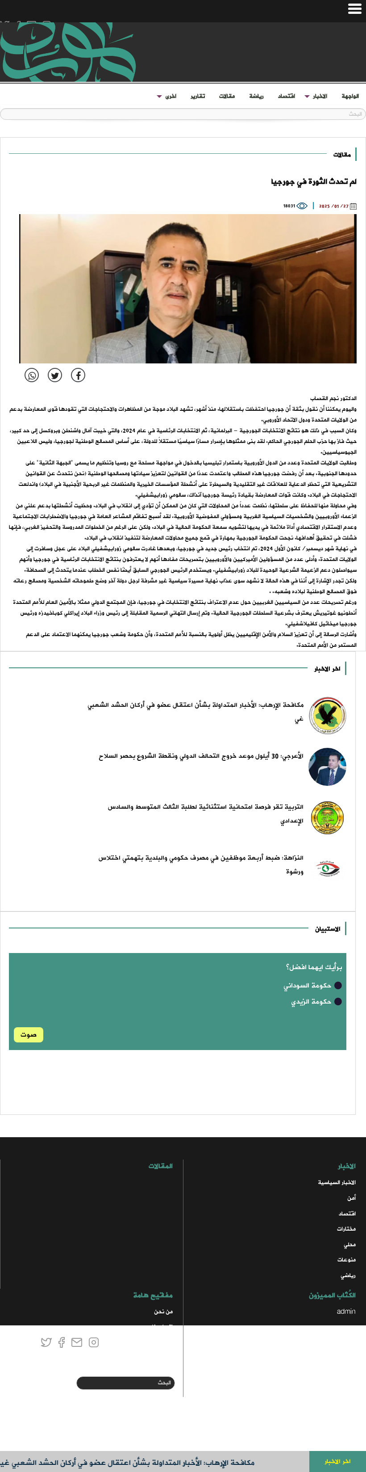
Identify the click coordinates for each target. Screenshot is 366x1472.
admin (346, 1311)
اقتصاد (286, 96)
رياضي (348, 1275)
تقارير (198, 96)
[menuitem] (350, 96)
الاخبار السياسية (337, 1182)
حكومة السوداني (308, 986)
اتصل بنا (162, 1327)
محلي (350, 1244)
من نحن (163, 1311)
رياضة (256, 96)
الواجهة (350, 96)
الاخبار (320, 96)
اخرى (170, 96)
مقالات (227, 96)
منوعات (346, 1259)
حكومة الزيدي (312, 1002)
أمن (351, 1198)
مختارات (346, 1229)
